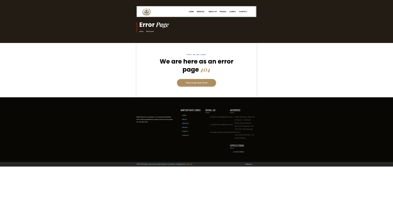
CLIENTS (232, 11)
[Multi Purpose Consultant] (146, 11)
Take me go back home (196, 82)
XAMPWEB (188, 164)
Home (141, 31)
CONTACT (243, 11)
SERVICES (200, 11)
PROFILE (223, 11)
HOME (191, 11)
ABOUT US (213, 11)
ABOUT (184, 119)
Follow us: (248, 164)
